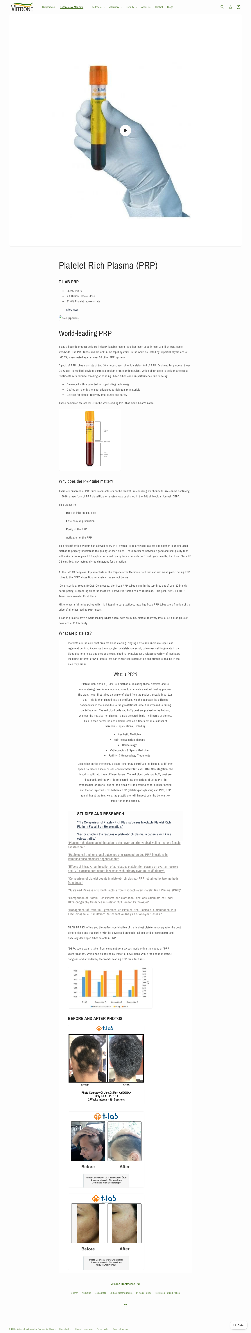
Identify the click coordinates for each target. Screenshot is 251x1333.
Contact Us (100, 1293)
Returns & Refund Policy (167, 1293)
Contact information (84, 1329)
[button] (73, 7)
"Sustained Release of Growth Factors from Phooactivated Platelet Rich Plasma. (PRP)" (124, 890)
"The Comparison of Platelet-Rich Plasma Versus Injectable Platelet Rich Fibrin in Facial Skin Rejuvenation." (124, 824)
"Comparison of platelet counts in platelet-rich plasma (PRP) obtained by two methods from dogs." (123, 880)
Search (74, 1293)
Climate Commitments (121, 1293)
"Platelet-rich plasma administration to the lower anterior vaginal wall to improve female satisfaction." (124, 844)
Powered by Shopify (47, 1329)
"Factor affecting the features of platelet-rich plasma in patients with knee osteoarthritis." (124, 836)
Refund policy (65, 1329)
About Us (86, 1293)
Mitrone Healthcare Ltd (27, 1329)
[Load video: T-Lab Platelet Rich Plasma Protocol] (125, 130)
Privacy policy (103, 1329)
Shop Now (72, 310)
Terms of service (120, 1329)
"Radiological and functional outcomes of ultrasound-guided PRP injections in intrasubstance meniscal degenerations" (118, 856)
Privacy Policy (143, 1293)
